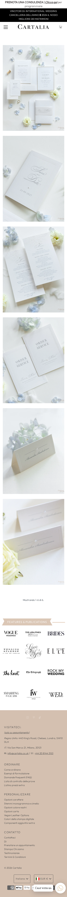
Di (5, 841)
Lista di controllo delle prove (19, 781)
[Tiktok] (40, 717)
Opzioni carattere (13, 799)
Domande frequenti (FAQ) (18, 777)
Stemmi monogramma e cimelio (21, 803)
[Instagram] (27, 717)
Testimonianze (11, 853)
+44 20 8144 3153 (44, 753)
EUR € (44, 878)
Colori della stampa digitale (19, 819)
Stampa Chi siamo (14, 849)
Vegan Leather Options (16, 815)
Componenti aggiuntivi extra (19, 823)
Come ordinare (12, 769)
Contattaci (10, 837)
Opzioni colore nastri (15, 807)
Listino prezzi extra (14, 785)
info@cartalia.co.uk (18, 753)
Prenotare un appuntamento (19, 845)
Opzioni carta (11, 811)
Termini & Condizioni (15, 857)
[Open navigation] (6, 27)
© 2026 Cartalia (13, 867)
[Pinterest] (34, 717)
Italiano (20, 878)
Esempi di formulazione (16, 773)
